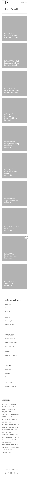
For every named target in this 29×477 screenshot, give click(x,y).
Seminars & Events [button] (10, 386)
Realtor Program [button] (10, 324)
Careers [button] (7, 311)
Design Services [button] (10, 338)
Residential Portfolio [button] (11, 342)
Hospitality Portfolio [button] (11, 355)
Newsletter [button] (8, 377)
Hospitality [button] (8, 317)
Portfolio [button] (7, 351)
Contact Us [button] (8, 308)
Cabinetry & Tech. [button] (10, 320)
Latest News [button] (8, 369)
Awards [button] (7, 373)
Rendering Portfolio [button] (11, 346)
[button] (23, 2)
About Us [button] (8, 304)
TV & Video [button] (8, 382)
